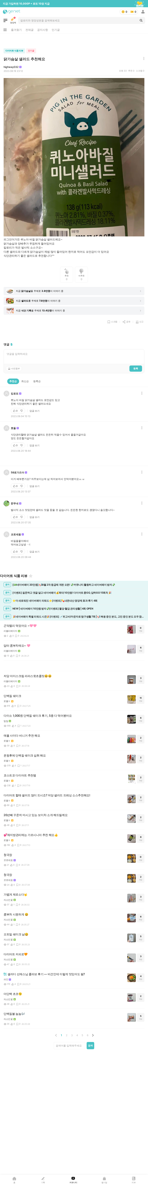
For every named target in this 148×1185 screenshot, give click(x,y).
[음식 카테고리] (5, 20)
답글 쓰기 (35, 410)
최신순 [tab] (25, 381)
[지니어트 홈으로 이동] (11, 11)
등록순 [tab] (37, 381)
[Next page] (93, 1035)
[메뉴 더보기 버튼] (5, 29)
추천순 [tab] (13, 381)
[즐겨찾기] (31, 576)
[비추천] (22, 410)
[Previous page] (56, 1035)
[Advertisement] (74, 40)
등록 (135, 368)
